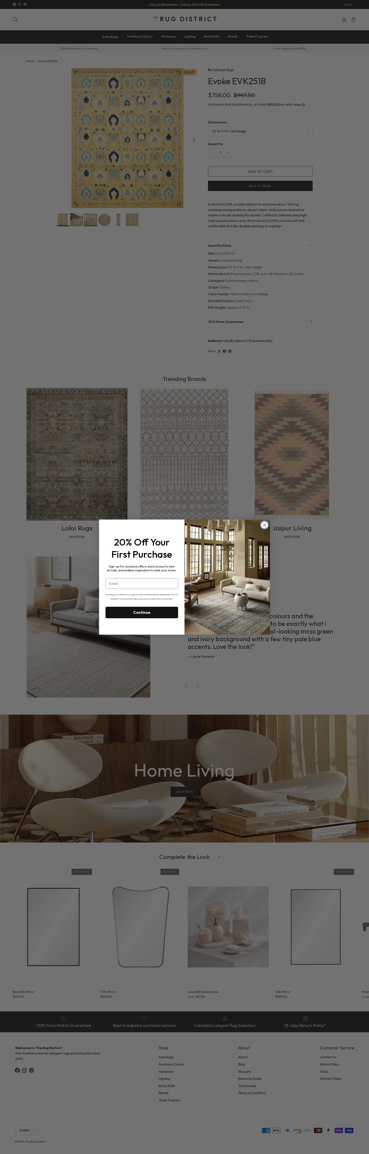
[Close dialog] (264, 525)
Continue (141, 612)
